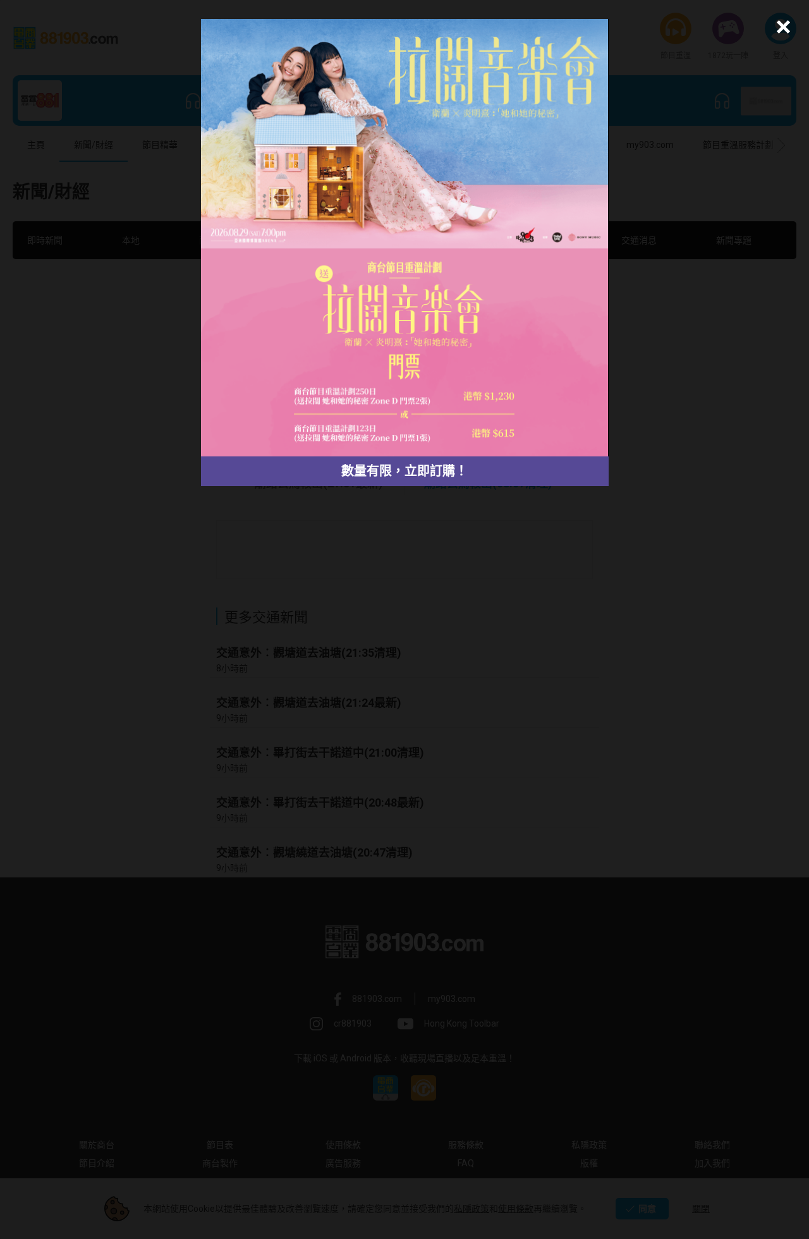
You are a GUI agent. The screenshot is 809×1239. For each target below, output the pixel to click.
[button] (781, 27)
